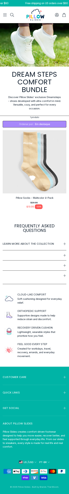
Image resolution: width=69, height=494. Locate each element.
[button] (5, 14)
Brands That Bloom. (49, 487)
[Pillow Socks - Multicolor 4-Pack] (34, 161)
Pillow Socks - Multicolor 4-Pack (34, 197)
